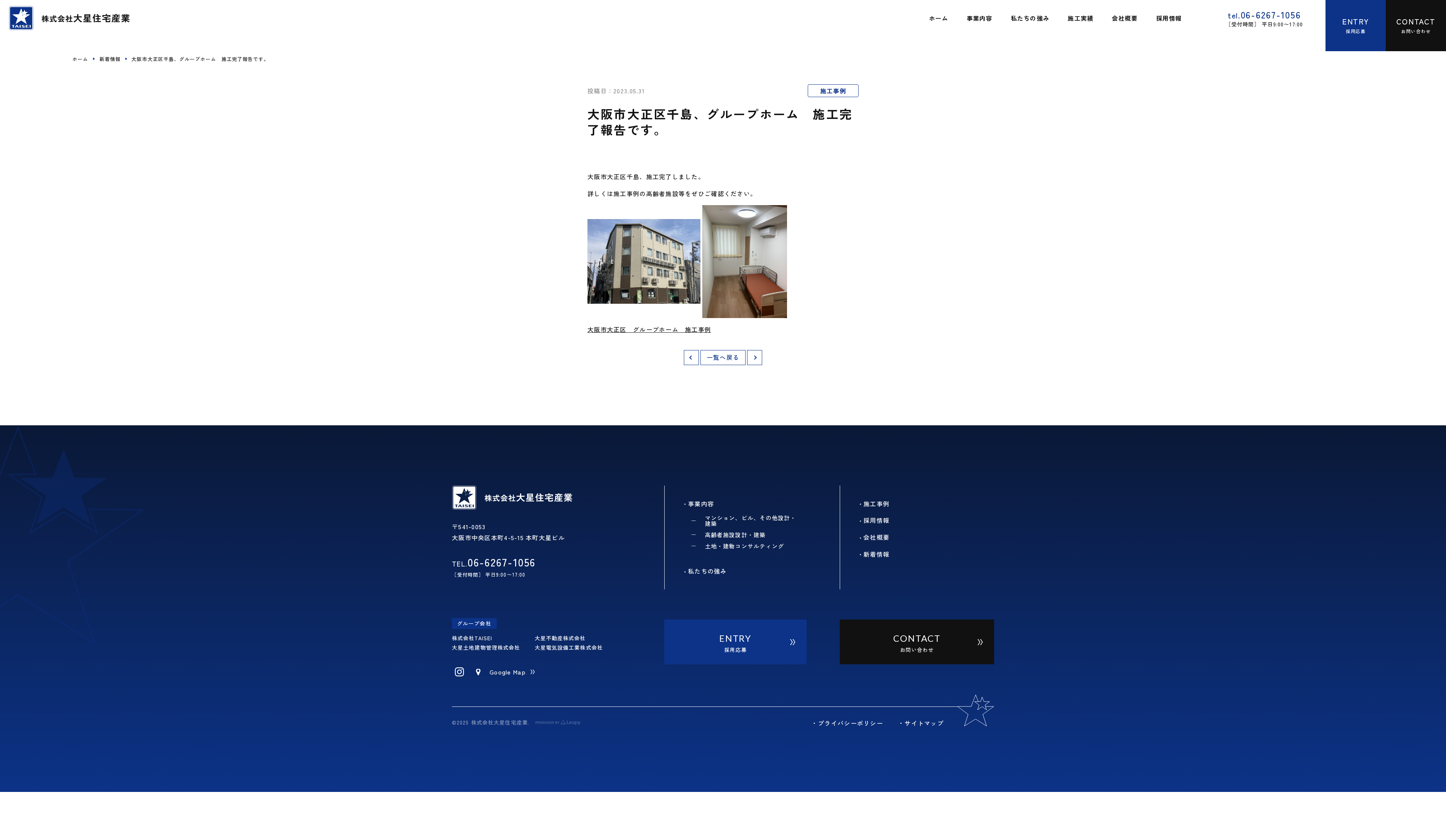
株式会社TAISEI (472, 638)
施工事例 (833, 90)
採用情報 (876, 520)
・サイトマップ (921, 723)
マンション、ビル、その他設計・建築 (750, 520)
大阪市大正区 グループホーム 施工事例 (649, 329)
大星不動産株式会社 (560, 638)
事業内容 (701, 503)
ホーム (80, 58)
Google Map (508, 672)
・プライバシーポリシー (847, 723)
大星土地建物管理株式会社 (486, 647)
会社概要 (876, 537)
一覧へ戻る (723, 357)
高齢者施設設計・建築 (735, 535)
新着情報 (109, 58)
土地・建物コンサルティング (744, 546)
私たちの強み (707, 570)
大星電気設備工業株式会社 (569, 647)
